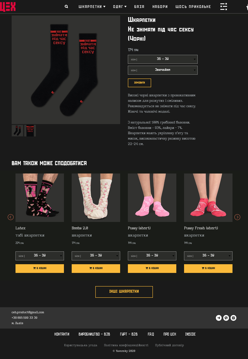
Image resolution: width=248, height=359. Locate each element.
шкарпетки (90, 6)
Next (237, 224)
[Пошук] (66, 6)
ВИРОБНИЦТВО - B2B (94, 334)
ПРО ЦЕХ (170, 334)
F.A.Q (151, 334)
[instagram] (233, 318)
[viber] (226, 318)
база (139, 6)
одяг (118, 6)
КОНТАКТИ (61, 334)
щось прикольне (193, 6)
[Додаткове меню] (223, 6)
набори (160, 6)
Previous (11, 224)
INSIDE (190, 334)
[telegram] (219, 318)
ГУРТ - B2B (129, 334)
